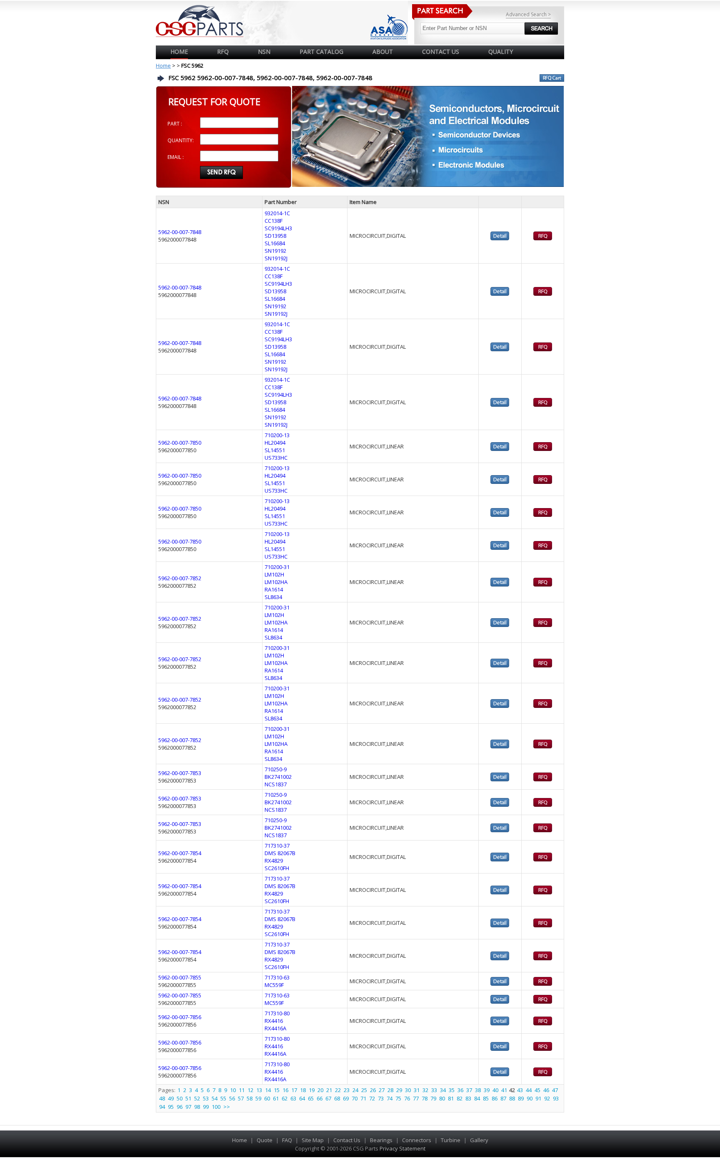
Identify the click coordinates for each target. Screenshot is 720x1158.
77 (416, 1098)
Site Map (313, 1140)
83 (468, 1098)
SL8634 (273, 597)
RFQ (223, 51)
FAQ (287, 1140)
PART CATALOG (321, 51)
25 (364, 1090)
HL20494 (275, 442)
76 (407, 1098)
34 (443, 1090)
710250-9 (276, 769)
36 (460, 1090)
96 (179, 1106)
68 (337, 1098)
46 (546, 1090)
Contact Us (346, 1140)
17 (294, 1090)
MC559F (274, 985)
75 (398, 1098)
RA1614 (274, 589)
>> (226, 1106)
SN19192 (275, 250)
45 (537, 1090)
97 (188, 1106)
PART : (175, 123)
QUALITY (500, 51)
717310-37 (277, 845)
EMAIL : (176, 157)
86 (495, 1098)
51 (188, 1098)
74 (389, 1098)
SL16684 (275, 243)
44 (529, 1090)
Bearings (381, 1140)
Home (179, 51)
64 (302, 1098)
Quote (264, 1140)
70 (355, 1098)
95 (171, 1106)
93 (556, 1098)
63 (293, 1098)
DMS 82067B (280, 853)
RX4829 (274, 860)
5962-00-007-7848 (179, 232)
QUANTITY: (181, 140)
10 (233, 1090)
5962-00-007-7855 (179, 977)
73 (381, 1098)
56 (232, 1098)
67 (328, 1098)
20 (320, 1090)
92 (547, 1098)
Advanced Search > (528, 14)
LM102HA (276, 582)
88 (512, 1098)
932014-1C (277, 213)
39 (487, 1090)
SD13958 (275, 235)
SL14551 (275, 450)
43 (520, 1090)
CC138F (273, 220)
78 (425, 1098)
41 (504, 1090)
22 (338, 1090)
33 (434, 1090)
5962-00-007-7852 (179, 578)
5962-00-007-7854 (179, 853)
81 (451, 1098)
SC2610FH (277, 868)
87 (503, 1098)
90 (529, 1098)
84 (477, 1098)
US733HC (276, 457)
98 (197, 1106)
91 (538, 1098)
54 (215, 1098)
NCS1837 (276, 784)
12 (250, 1090)
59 (258, 1098)
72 (372, 1098)
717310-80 (277, 1013)
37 (469, 1090)
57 (241, 1098)
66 (319, 1098)
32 (425, 1090)
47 (555, 1090)
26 (373, 1090)
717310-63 (277, 977)
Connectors (416, 1140)
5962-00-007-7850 (179, 442)
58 (249, 1098)
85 (486, 1098)
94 (162, 1106)
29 (399, 1090)
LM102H (274, 574)
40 (495, 1090)
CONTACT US (440, 51)
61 (276, 1098)
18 (303, 1090)
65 (311, 1098)
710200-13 (277, 435)
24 (355, 1090)
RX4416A (275, 1028)
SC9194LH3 (278, 228)
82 (459, 1098)
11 (242, 1090)
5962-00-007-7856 (179, 1017)
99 (206, 1106)
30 (408, 1090)
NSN (264, 51)
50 (179, 1098)
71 (363, 1098)
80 (442, 1098)
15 (277, 1090)
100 (216, 1106)
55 (223, 1098)
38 (478, 1090)
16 (285, 1090)
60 (267, 1098)
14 (268, 1090)
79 (433, 1098)
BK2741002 (278, 776)
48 (162, 1098)
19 (312, 1090)
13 (259, 1090)
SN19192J (276, 258)
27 (382, 1090)
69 (346, 1098)
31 (417, 1090)
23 (347, 1090)
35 (452, 1090)
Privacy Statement (401, 1148)
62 (285, 1098)
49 (171, 1098)
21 (329, 1090)
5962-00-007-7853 (179, 773)
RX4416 (274, 1021)
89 (521, 1098)
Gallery (479, 1140)
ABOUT (382, 51)
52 (197, 1098)
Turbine (450, 1140)
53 (206, 1098)
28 (390, 1090)
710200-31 (277, 567)
